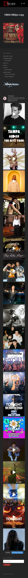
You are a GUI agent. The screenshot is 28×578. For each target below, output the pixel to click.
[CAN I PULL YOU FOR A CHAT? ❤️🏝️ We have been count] (14, 383)
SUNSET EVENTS (7, 72)
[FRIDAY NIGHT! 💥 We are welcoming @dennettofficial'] (14, 248)
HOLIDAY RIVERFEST (9, 76)
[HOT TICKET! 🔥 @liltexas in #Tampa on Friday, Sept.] (14, 315)
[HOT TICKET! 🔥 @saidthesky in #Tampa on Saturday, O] (14, 181)
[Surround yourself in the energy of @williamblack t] (14, 472)
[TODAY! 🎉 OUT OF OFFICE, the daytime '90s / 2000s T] (14, 427)
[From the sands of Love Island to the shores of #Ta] (14, 203)
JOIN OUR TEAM (8, 69)
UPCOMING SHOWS (7, 58)
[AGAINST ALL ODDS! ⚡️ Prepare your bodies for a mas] (14, 271)
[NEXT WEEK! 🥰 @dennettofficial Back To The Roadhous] (14, 450)
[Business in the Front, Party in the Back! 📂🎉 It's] (14, 226)
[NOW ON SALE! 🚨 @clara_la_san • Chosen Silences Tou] (14, 539)
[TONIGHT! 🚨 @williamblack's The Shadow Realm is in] (14, 405)
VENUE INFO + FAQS (7, 56)
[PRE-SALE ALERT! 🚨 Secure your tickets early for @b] (14, 114)
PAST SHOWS (7, 60)
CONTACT (5, 67)
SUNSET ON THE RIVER (9, 74)
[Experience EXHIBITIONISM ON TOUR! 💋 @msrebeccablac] (14, 159)
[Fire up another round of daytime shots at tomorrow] (14, 494)
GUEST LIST (5, 63)
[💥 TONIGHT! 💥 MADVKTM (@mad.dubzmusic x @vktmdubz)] (14, 517)
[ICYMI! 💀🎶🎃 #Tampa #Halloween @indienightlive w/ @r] (14, 338)
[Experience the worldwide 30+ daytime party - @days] (14, 360)
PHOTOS (5, 65)
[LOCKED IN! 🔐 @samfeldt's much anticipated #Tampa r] (14, 293)
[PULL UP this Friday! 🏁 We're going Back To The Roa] (14, 136)
